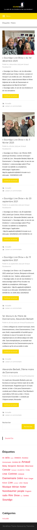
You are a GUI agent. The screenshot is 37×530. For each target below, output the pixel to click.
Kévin (4, 483)
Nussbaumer (9, 491)
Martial (25, 483)
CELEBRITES (21, 470)
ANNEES (17, 458)
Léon (21, 483)
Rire (10, 495)
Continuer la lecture (10, 96)
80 (3, 458)
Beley (4, 466)
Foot (26, 478)
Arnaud (26, 461)
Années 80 (16, 462)
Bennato (20, 466)
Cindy (28, 470)
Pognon (28, 491)
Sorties (26, 496)
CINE (4, 474)
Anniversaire (6, 462)
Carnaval (13, 470)
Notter (23, 487)
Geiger (30, 478)
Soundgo (7, 499)
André (12, 458)
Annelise (25, 458)
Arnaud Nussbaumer (27, 322)
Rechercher (6, 423)
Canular (6, 469)
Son (21, 495)
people (20, 491)
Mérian (15, 487)
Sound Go (9, 438)
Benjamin (12, 466)
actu (7, 457)
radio (4, 495)
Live (10, 482)
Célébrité (21, 474)
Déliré (20, 478)
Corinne (12, 473)
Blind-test (29, 466)
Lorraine (16, 483)
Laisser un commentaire (13, 106)
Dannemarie (9, 478)
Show (17, 495)
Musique (6, 487)
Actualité (8, 103)
